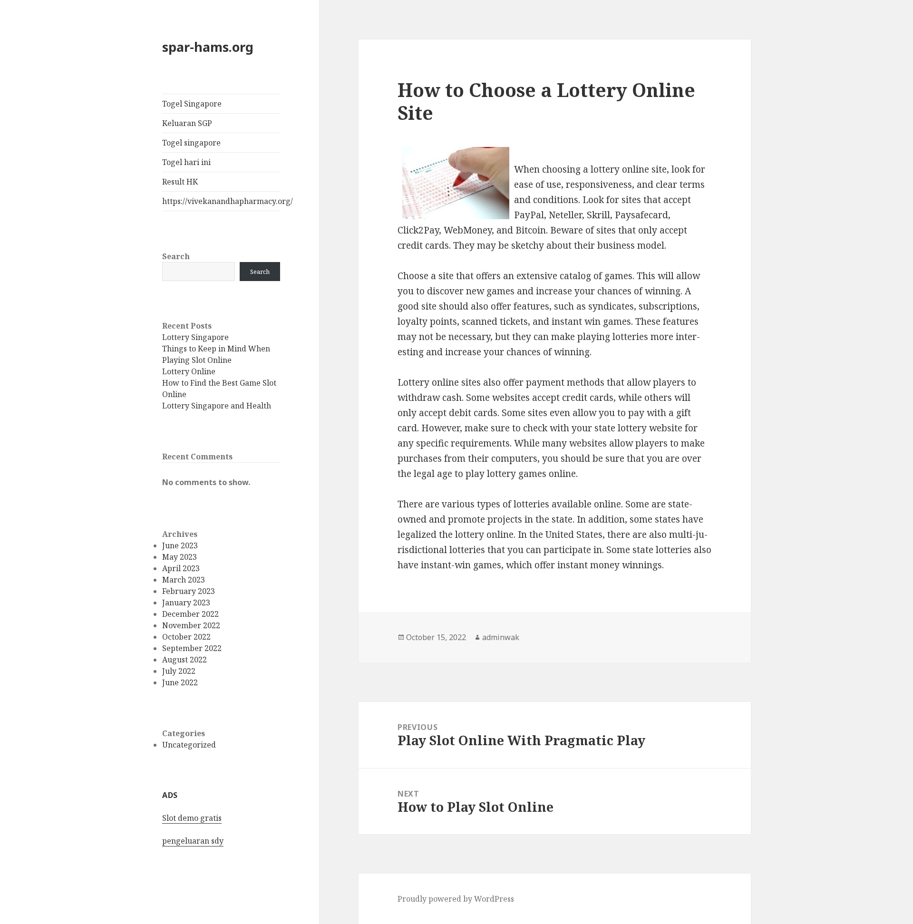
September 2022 (192, 648)
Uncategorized (189, 744)
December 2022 (190, 614)
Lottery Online (188, 371)
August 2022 (184, 659)
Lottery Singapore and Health (216, 405)
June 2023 (180, 545)
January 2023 (186, 602)
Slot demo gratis (192, 818)
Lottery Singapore (195, 337)
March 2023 (183, 579)
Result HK (180, 181)
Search (176, 256)
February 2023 (188, 591)
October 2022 (186, 637)
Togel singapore (191, 142)
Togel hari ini (186, 162)
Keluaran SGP (187, 123)
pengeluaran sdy (192, 841)
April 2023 (181, 568)
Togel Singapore (192, 103)
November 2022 (191, 625)
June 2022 (180, 682)
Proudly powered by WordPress (456, 899)
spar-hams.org (207, 47)
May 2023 (179, 557)
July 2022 (178, 671)
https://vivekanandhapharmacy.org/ (221, 201)
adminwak (500, 637)
